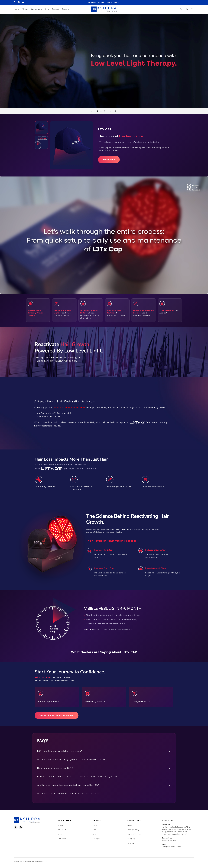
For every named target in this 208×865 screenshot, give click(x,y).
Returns (130, 843)
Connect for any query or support (57, 715)
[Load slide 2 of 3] (101, 111)
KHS (94, 834)
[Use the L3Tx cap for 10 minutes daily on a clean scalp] (41, 142)
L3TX (95, 825)
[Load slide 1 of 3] (97, 111)
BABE (95, 830)
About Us (62, 830)
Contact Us (62, 838)
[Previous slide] (91, 111)
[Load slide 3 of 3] (104, 111)
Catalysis (96, 838)
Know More (109, 159)
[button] (36, 9)
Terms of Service (134, 834)
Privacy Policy (133, 830)
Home (60, 825)
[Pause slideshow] (116, 111)
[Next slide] (110, 111)
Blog (60, 834)
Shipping (131, 838)
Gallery (130, 825)
